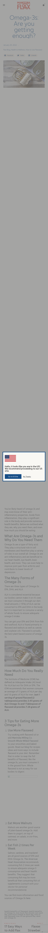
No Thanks (27, 476)
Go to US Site (13, 476)
